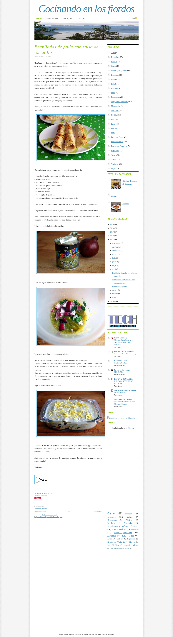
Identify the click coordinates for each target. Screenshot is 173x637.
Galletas (114, 79)
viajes (113, 168)
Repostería (115, 150)
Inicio (39, 18)
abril (114, 269)
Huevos (114, 88)
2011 (112, 239)
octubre (115, 247)
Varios (113, 159)
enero (114, 297)
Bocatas (114, 61)
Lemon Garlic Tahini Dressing (125, 354)
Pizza (113, 132)
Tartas (113, 155)
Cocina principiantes (119, 70)
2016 (112, 224)
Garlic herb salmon (121, 363)
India (113, 92)
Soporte (82, 18)
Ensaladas (115, 75)
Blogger (131, 428)
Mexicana (44, 495)
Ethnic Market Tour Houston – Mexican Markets (125, 402)
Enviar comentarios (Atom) (49, 515)
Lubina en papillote (119, 286)
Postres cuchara (117, 141)
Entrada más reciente (40, 512)
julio (114, 258)
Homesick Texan (120, 360)
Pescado (114, 128)
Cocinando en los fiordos (86, 8)
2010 (112, 301)
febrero (115, 293)
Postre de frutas (117, 137)
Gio (72, 634)
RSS (133, 18)
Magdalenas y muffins (119, 101)
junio (114, 261)
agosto (114, 254)
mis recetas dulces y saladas (125, 390)
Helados (114, 84)
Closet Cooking (120, 337)
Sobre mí (67, 18)
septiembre (116, 250)
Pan (112, 119)
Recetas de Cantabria (119, 146)
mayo (114, 265)
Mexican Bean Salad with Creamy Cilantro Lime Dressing (123, 342)
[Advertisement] (66, 522)
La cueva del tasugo (122, 369)
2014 (112, 228)
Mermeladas (115, 106)
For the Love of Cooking (124, 351)
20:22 (52, 493)
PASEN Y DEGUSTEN (123, 378)
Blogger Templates (108, 634)
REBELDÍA (118, 372)
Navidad (114, 115)
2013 (112, 232)
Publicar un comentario (40, 508)
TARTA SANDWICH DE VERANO (123, 382)
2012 (112, 235)
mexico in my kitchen (123, 399)
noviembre (116, 243)
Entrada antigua (98, 512)
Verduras (114, 164)
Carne (113, 66)
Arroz (113, 52)
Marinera (125, 203)
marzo (114, 290)
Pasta (113, 124)
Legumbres (115, 97)
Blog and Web (96, 634)
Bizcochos (115, 57)
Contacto (52, 18)
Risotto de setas (120, 392)
